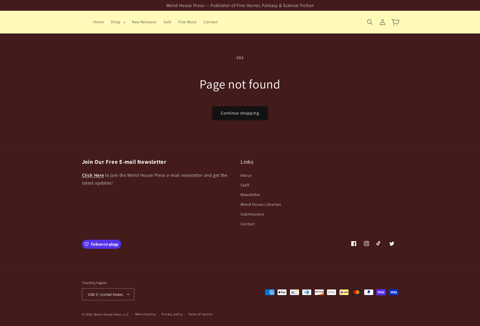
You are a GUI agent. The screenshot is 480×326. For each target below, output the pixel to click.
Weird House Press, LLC (111, 314)
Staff (244, 185)
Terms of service (200, 314)
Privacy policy (172, 314)
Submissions (252, 213)
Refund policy (145, 314)
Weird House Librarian (260, 204)
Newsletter (250, 194)
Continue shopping (240, 113)
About (246, 175)
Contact (247, 223)
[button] (117, 22)
